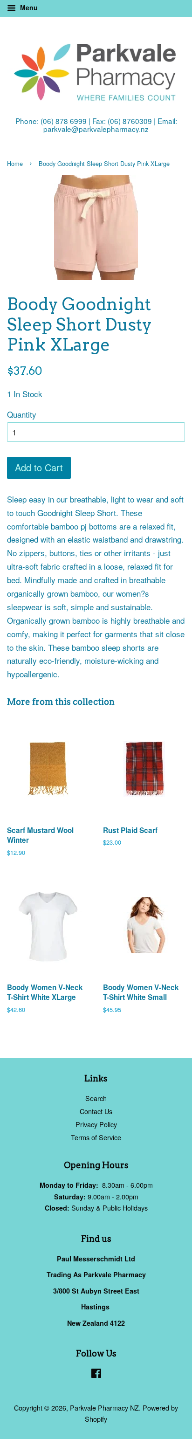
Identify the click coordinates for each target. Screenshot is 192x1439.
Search (96, 1098)
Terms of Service (96, 1137)
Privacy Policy (96, 1124)
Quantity (21, 414)
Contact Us (96, 1111)
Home (15, 163)
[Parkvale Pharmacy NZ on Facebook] (96, 1374)
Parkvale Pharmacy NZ (104, 1407)
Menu (28, 7)
